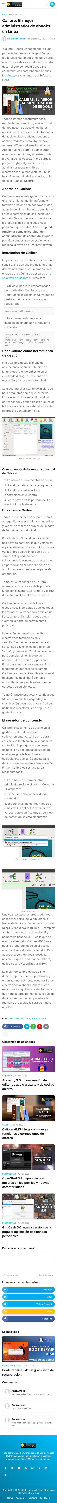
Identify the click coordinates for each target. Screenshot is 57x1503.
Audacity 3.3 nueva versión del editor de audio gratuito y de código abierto (28, 1084)
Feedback (45, 1498)
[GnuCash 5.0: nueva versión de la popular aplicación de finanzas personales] (28, 1206)
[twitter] (12, 1468)
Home (10, 1498)
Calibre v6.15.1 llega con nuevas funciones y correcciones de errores (25, 1134)
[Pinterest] (39, 1026)
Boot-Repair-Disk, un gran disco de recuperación (28, 1372)
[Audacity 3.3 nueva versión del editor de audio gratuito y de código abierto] (28, 1059)
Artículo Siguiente (45, 1275)
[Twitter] (27, 1026)
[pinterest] (46, 1468)
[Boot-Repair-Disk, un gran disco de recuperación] (28, 1349)
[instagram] (32, 1468)
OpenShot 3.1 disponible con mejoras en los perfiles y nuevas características (25, 1182)
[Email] (46, 1026)
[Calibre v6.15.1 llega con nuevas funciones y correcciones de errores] (28, 1108)
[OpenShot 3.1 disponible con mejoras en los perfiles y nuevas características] (28, 1157)
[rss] (25, 1468)
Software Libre (39, 1018)
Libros (27, 1018)
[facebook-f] (5, 1468)
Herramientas (15, 15)
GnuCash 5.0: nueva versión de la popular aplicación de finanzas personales (26, 1232)
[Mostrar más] (5, 1033)
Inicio (4, 15)
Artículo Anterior (11, 1275)
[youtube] (19, 1468)
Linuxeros (13, 75)
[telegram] (39, 1468)
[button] (3, 4)
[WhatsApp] (33, 1026)
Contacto (32, 1498)
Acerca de (21, 1498)
